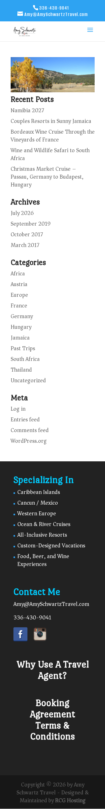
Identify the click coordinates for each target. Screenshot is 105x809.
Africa (18, 273)
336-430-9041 (32, 618)
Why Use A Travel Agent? (53, 670)
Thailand (21, 370)
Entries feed (25, 419)
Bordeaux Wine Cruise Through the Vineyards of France (53, 136)
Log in (18, 409)
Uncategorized (28, 380)
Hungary (21, 327)
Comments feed (30, 430)
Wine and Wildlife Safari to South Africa (50, 154)
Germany (22, 316)
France (19, 306)
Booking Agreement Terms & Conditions (52, 719)
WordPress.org (29, 441)
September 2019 (31, 224)
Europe (19, 295)
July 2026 (22, 213)
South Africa (25, 359)
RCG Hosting (70, 800)
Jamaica (20, 338)
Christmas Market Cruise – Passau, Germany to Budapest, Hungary (47, 177)
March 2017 (25, 245)
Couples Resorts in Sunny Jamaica (51, 121)
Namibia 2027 (27, 110)
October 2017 (27, 234)
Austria (19, 284)
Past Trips (23, 348)
